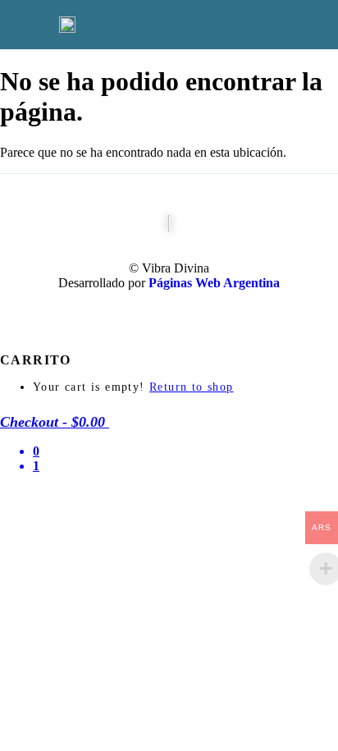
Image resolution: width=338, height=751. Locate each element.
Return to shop (191, 387)
